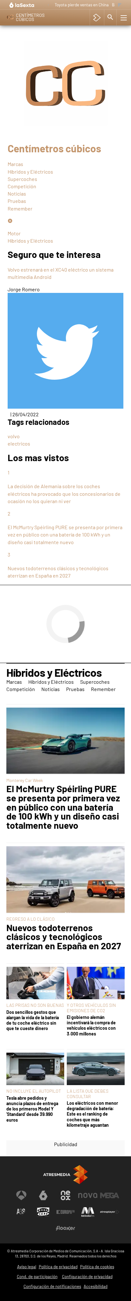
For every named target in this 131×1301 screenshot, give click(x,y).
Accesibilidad (95, 1286)
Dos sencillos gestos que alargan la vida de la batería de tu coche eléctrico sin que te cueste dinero (32, 1020)
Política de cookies (97, 1266)
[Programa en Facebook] (10, 220)
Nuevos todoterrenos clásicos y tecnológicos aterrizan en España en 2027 (63, 937)
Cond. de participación (37, 1276)
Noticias (17, 193)
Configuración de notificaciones (52, 1286)
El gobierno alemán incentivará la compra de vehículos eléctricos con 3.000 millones (91, 1025)
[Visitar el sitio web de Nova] (87, 1195)
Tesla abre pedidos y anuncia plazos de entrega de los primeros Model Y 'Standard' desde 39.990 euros (32, 1109)
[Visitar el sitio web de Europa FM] (65, 1212)
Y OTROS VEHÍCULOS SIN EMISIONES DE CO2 (91, 1007)
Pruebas (17, 201)
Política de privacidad (58, 1266)
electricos (19, 443)
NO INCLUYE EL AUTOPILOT (33, 1091)
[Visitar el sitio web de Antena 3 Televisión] (21, 1195)
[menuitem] (65, 164)
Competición (22, 186)
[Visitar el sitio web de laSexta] (43, 1195)
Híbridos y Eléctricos (30, 172)
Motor (14, 233)
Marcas (15, 164)
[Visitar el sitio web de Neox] (65, 1195)
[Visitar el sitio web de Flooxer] (65, 1228)
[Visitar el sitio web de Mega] (109, 1195)
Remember (20, 208)
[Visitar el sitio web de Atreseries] (21, 1212)
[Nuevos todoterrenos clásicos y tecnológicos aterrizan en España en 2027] (65, 879)
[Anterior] (48, 5)
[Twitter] (65, 407)
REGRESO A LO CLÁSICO (30, 919)
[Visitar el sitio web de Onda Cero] (43, 1212)
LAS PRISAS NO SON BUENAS (35, 1005)
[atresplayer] (97, 17)
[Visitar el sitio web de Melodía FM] (87, 1212)
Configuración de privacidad (87, 1276)
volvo (14, 436)
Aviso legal (26, 1266)
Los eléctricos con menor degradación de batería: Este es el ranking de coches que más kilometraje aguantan (92, 1114)
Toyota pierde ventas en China (82, 4)
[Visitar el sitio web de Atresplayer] (109, 1212)
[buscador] (110, 17)
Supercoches (22, 179)
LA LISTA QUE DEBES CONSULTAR (87, 1093)
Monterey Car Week (24, 780)
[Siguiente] (120, 5)
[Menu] (123, 17)
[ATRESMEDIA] (65, 1175)
